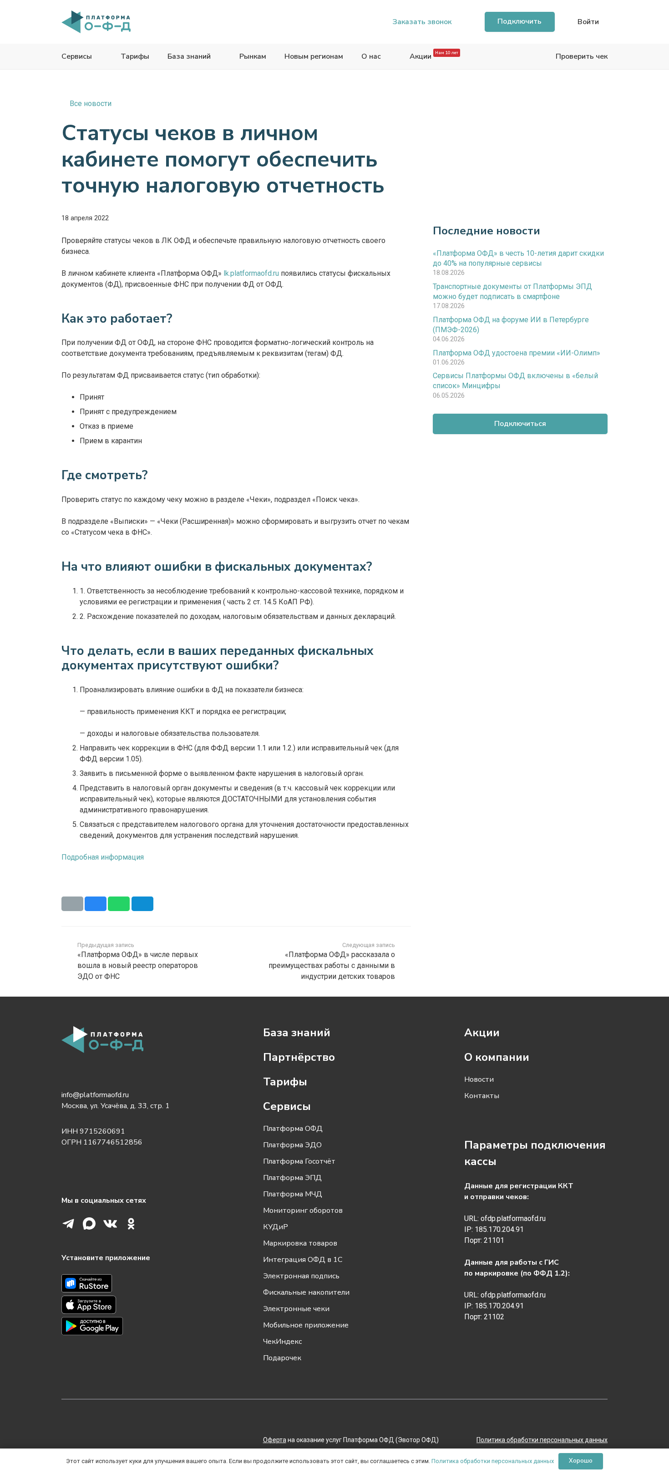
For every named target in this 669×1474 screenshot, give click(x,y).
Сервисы (287, 1106)
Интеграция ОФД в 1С (302, 1260)
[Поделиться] (95, 904)
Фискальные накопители (306, 1292)
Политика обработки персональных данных (492, 1461)
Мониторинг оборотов (303, 1211)
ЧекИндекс (282, 1342)
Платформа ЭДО (292, 1145)
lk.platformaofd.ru (251, 273)
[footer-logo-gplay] (133, 1327)
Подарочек (282, 1358)
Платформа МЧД (292, 1194)
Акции (482, 1032)
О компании (496, 1057)
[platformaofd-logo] (96, 21)
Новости (479, 1079)
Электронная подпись (301, 1276)
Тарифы (285, 1081)
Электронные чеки (296, 1309)
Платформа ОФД (293, 1129)
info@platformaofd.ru (95, 1095)
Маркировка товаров (300, 1243)
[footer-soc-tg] (68, 1224)
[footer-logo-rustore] (133, 1285)
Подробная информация (102, 857)
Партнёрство (299, 1057)
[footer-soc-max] (89, 1224)
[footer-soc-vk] (110, 1224)
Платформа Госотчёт (299, 1161)
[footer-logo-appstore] (133, 1306)
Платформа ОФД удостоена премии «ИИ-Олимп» (516, 352)
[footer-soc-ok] (131, 1224)
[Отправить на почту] (72, 904)
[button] (586, 22)
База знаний (296, 1032)
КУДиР (275, 1227)
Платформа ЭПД (292, 1178)
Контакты (481, 1096)
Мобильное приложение (306, 1325)
